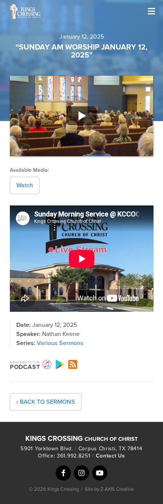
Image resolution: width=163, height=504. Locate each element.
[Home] (48, 11)
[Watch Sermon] (82, 116)
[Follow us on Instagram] (81, 473)
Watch (24, 185)
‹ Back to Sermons (45, 402)
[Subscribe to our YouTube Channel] (99, 473)
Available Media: (29, 170)
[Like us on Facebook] (63, 473)
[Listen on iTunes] (47, 364)
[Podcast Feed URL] (72, 364)
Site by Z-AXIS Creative (109, 489)
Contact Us (110, 456)
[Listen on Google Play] (59, 364)
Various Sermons (60, 343)
